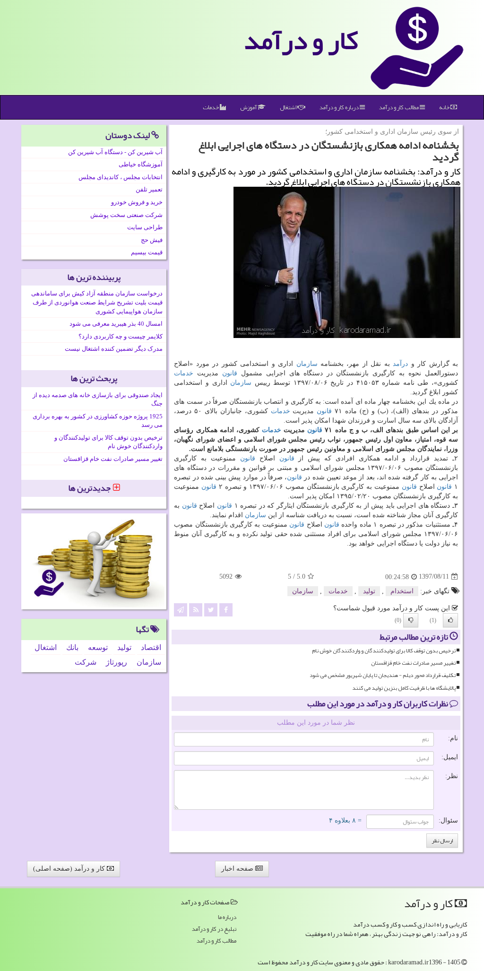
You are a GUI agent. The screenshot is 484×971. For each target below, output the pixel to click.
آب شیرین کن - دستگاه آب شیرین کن (115, 152)
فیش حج (152, 239)
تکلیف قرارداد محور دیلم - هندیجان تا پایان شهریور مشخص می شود (383, 675)
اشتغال (288, 107)
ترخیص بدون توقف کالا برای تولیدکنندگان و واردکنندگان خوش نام (384, 650)
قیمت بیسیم (147, 252)
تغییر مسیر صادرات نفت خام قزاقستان (413, 663)
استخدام (402, 591)
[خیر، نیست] (410, 620)
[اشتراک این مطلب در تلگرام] (180, 609)
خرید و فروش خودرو (137, 202)
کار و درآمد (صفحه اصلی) (70, 868)
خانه (444, 107)
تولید (369, 591)
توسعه (98, 647)
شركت (85, 662)
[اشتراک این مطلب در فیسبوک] (226, 609)
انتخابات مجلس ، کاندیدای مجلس (120, 177)
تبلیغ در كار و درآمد (214, 929)
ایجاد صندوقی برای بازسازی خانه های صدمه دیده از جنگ (98, 399)
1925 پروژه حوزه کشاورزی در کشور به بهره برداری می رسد (98, 421)
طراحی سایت (145, 227)
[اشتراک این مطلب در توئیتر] (210, 609)
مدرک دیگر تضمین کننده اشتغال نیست (114, 348)
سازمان (307, 363)
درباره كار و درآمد (340, 107)
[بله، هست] (450, 620)
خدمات (211, 107)
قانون (229, 373)
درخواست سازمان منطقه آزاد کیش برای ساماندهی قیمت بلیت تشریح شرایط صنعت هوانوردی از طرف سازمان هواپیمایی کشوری (97, 302)
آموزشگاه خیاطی (141, 164)
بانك (72, 647)
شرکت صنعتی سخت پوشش (126, 214)
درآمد (400, 363)
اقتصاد (151, 647)
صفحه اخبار (238, 868)
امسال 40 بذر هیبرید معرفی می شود (116, 323)
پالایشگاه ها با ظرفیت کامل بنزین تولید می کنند (404, 688)
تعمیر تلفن (149, 189)
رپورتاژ (116, 662)
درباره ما (227, 917)
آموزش (249, 107)
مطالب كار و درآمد (399, 107)
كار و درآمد (301, 40)
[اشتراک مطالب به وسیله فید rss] (195, 609)
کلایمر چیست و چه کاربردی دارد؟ (120, 336)
